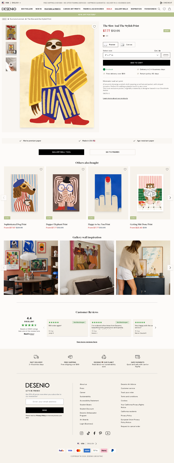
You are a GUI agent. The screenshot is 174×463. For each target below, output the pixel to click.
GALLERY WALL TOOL (61, 152)
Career (82, 392)
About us (83, 384)
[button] (165, 55)
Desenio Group (93, 456)
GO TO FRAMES (112, 152)
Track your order (127, 392)
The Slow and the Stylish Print (39, 19)
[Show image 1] (11, 32)
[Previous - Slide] (4, 198)
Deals (109, 9)
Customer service (128, 388)
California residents (129, 411)
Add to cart (136, 63)
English (15, 3)
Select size (107, 51)
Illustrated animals (17, 19)
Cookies (124, 401)
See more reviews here (87, 342)
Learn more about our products (115, 98)
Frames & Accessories (93, 9)
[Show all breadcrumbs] (4, 19)
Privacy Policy (41, 416)
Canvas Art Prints (71, 9)
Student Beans (86, 405)
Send (44, 410)
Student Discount (87, 409)
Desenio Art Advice (128, 384)
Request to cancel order (130, 426)
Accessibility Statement (89, 401)
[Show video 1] (11, 64)
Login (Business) (86, 424)
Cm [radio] (155, 51)
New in (39, 9)
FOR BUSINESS (151, 9)
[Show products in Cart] (169, 9)
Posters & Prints (52, 9)
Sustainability (85, 397)
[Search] (159, 9)
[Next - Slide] (170, 198)
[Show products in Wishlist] (164, 9)
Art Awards (84, 420)
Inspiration (136, 9)
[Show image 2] (11, 49)
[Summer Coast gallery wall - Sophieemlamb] (143, 268)
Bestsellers (27, 9)
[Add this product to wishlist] (94, 26)
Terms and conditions (129, 397)
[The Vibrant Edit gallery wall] (31, 268)
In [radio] (160, 51)
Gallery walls (121, 9)
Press (82, 388)
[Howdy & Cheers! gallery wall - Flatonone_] (87, 268)
